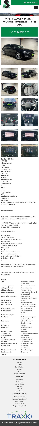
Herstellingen (19, 384)
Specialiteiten (19, 367)
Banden (19, 388)
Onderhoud (19, 382)
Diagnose (19, 379)
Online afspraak (32, 2)
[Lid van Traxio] (19, 414)
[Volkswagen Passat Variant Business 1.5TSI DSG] (19, 51)
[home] (6, 5)
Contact (19, 371)
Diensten (19, 369)
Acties (20, 365)
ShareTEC (27, 422)
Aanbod (19, 362)
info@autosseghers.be (19, 406)
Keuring (19, 386)
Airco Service (19, 391)
